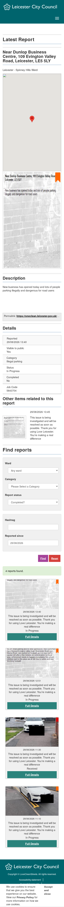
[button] (32, 119)
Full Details (32, 636)
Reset (54, 558)
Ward (8, 463)
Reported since (14, 535)
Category (10, 479)
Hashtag (10, 520)
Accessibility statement (30, 879)
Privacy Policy (25, 897)
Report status (13, 495)
